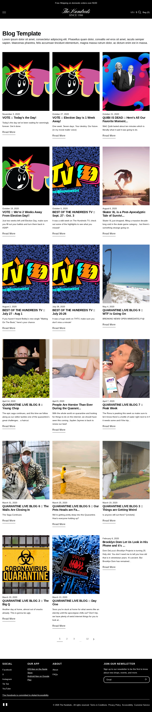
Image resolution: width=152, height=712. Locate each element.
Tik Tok (5, 684)
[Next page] (93, 640)
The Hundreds (66, 705)
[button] (4, 12)
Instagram (7, 679)
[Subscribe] (145, 679)
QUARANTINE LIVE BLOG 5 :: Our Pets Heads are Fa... (75, 508)
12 (87, 639)
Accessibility (127, 705)
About (55, 669)
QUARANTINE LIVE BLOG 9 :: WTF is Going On (123, 312)
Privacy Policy (114, 705)
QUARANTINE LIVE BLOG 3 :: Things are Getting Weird (123, 508)
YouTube (6, 688)
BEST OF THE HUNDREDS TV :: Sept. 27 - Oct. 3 (73, 213)
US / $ (134, 12)
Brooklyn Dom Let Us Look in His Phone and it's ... (125, 543)
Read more (8, 132)
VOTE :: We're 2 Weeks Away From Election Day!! (22, 213)
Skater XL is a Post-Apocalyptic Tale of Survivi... (124, 213)
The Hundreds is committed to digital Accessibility (25, 695)
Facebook (7, 669)
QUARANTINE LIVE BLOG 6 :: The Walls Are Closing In (25, 508)
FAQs (55, 674)
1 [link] (59, 638)
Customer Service (142, 705)
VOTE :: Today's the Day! (19, 117)
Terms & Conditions (98, 705)
